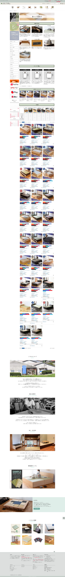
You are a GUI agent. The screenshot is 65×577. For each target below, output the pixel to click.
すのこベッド (11, 45)
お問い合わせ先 (46, 554)
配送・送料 (23, 554)
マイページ (11, 66)
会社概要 (45, 564)
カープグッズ (11, 60)
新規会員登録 (37, 508)
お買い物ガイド (48, 3)
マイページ (23, 564)
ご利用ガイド (13, 558)
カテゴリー (11, 564)
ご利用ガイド (11, 68)
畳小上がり (11, 49)
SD (30, 112)
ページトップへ (54, 551)
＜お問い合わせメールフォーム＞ (48, 558)
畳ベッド (11, 43)
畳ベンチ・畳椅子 (12, 47)
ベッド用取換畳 (12, 569)
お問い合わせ (44, 3)
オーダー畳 (11, 570)
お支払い (11, 554)
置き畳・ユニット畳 (12, 41)
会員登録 (11, 64)
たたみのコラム (12, 62)
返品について (34, 554)
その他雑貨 (11, 72)
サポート (34, 564)
